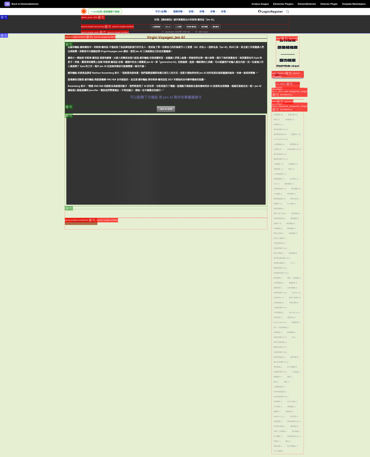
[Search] (287, 11)
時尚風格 (278, 317)
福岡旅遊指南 (279, 199)
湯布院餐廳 (279, 208)
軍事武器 (278, 446)
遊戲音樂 (294, 426)
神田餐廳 (291, 194)
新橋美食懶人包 (280, 268)
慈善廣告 (290, 411)
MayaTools (279, 416)
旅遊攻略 (178, 11)
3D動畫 (278, 149)
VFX (276, 184)
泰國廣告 (293, 283)
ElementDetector (307, 4)
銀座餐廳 (294, 218)
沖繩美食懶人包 (280, 372)
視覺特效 (291, 317)
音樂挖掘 (278, 288)
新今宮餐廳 (292, 367)
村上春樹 (291, 204)
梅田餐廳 (296, 189)
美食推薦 (278, 114)
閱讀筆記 (278, 377)
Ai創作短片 (279, 297)
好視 (191, 11)
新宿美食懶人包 (280, 293)
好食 (223, 11)
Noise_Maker (280, 322)
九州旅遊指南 (280, 174)
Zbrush (296, 293)
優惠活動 (294, 357)
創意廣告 (278, 124)
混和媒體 (295, 213)
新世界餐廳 (292, 446)
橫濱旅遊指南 (279, 357)
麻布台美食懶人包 (281, 362)
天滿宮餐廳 (279, 303)
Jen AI (167, 27)
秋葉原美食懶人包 (281, 273)
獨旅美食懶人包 (280, 347)
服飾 (276, 382)
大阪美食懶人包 (294, 149)
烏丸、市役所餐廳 (281, 327)
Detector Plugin (328, 4)
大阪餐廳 (289, 119)
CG (292, 263)
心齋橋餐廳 (279, 144)
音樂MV (277, 223)
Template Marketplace (354, 4)
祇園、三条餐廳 (293, 278)
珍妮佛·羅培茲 (191, 27)
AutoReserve (280, 139)
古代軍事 (278, 406)
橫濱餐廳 (293, 253)
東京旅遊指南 (280, 154)
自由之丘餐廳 (279, 238)
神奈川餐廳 (279, 253)
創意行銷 (294, 199)
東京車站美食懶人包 (282, 258)
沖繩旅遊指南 (280, 189)
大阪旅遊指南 (279, 243)
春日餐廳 (296, 431)
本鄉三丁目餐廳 (280, 431)
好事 (212, 11)
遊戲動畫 (296, 322)
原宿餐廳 (293, 233)
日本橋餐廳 (279, 283)
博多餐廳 (278, 367)
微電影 (277, 441)
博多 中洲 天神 (280, 213)
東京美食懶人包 (281, 129)
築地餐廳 (290, 223)
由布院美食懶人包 (281, 396)
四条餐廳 (278, 228)
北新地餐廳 (292, 288)
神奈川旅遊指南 (280, 342)
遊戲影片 (278, 204)
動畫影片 (296, 134)
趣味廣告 (216, 27)
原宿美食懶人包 (293, 436)
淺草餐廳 (278, 332)
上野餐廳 (278, 164)
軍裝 (290, 377)
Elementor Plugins (283, 4)
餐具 (286, 382)
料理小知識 (279, 233)
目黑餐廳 (278, 401)
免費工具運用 (294, 297)
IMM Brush (294, 312)
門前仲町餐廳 (279, 426)
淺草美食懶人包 (280, 337)
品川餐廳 (278, 436)
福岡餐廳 (291, 228)
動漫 (288, 441)
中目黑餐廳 (279, 312)
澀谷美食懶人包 (293, 421)
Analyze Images (260, 4)
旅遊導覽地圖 (280, 134)
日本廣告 (294, 179)
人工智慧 (178, 27)
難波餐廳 (289, 184)
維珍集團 (204, 27)
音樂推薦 (278, 169)
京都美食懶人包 (280, 248)
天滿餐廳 (292, 164)
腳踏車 (277, 411)
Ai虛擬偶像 (156, 27)
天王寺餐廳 (279, 451)
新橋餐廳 (291, 332)
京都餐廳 (294, 144)
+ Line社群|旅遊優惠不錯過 (105, 11)
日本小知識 (292, 401)
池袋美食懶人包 (280, 352)
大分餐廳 (278, 194)
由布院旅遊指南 (280, 392)
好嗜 (202, 11)
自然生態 (294, 416)
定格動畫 (278, 421)
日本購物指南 (279, 387)
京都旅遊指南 (279, 218)
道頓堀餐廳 (279, 179)
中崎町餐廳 (294, 303)
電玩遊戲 (278, 278)
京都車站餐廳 (279, 263)
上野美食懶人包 (280, 307)
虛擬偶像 (291, 406)
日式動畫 (296, 372)
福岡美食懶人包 (281, 159)
